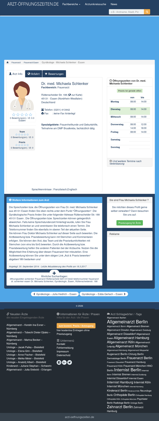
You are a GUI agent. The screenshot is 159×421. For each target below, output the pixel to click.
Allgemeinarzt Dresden (118, 329)
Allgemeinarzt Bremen (138, 326)
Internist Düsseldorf (117, 378)
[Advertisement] (79, 38)
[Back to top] (151, 415)
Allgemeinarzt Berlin (127, 321)
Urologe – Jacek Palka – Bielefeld (25, 347)
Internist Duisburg (138, 374)
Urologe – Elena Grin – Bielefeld (24, 351)
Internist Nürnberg (136, 386)
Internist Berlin (127, 369)
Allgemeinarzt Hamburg (131, 337)
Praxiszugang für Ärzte (129, 222)
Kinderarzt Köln (134, 391)
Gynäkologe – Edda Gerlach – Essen (102, 294)
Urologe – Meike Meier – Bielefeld (25, 358)
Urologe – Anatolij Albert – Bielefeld (26, 362)
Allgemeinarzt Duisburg (140, 329)
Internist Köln (142, 382)
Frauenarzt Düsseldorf (115, 362)
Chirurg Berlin (136, 354)
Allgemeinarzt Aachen (116, 317)
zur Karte (76, 95)
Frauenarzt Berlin (139, 357)
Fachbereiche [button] (70, 4)
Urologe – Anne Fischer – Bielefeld (26, 354)
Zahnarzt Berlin (120, 406)
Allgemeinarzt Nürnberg (117, 350)
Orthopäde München (128, 399)
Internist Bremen (121, 374)
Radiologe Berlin (121, 402)
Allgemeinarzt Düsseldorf (121, 334)
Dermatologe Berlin (116, 358)
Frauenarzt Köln (115, 365)
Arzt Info (17, 74)
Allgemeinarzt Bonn (116, 326)
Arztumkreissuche (95, 4)
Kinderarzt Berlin (117, 390)
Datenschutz (63, 355)
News (114, 4)
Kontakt (61, 344)
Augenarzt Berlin (117, 354)
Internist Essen (136, 378)
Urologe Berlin (136, 402)
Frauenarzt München (134, 366)
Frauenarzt (16, 62)
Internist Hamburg (120, 382)
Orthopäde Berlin (124, 394)
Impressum (63, 351)
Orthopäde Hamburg (144, 395)
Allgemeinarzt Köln (121, 341)
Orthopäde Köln (113, 399)
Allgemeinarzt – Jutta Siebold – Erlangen (29, 369)
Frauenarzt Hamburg (135, 362)
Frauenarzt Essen (31, 62)
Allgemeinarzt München (131, 346)
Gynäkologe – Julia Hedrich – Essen (56, 294)
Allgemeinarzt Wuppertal (138, 350)
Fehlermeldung (65, 347)
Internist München (118, 386)
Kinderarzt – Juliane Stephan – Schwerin (29, 366)
